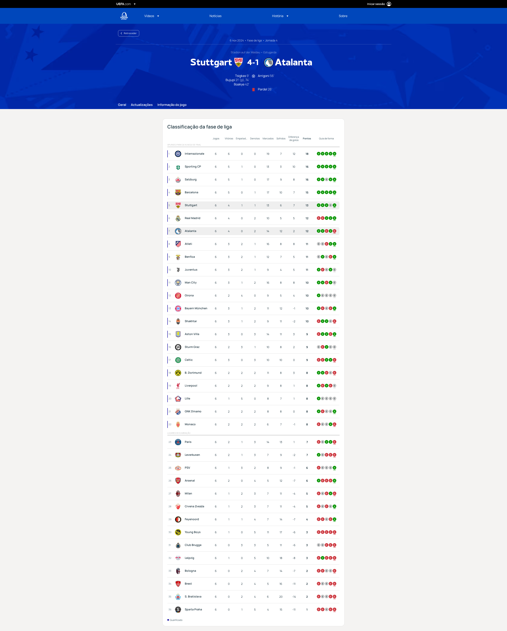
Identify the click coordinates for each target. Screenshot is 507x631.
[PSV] (179, 468)
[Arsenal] (179, 481)
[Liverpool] (179, 386)
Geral (122, 105)
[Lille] (179, 398)
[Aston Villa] (179, 334)
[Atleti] (179, 244)
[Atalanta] (179, 231)
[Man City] (179, 283)
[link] (215, 16)
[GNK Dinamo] (179, 411)
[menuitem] (172, 16)
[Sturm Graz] (179, 347)
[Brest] (179, 584)
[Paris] (179, 442)
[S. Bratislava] (179, 597)
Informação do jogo (172, 105)
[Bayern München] (179, 308)
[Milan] (179, 493)
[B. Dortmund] (179, 373)
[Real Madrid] (179, 218)
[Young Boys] (179, 532)
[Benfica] (179, 257)
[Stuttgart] (179, 205)
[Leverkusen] (179, 455)
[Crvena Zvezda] (179, 506)
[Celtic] (179, 360)
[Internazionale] (179, 154)
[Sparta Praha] (179, 609)
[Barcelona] (179, 192)
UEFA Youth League (124, 16)
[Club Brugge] (179, 545)
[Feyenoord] (179, 519)
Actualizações (142, 105)
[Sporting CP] (179, 167)
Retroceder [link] (130, 33)
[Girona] (179, 295)
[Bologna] (179, 571)
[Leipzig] (179, 558)
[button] (152, 16)
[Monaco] (179, 424)
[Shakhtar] (179, 321)
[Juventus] (179, 270)
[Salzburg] (179, 179)
